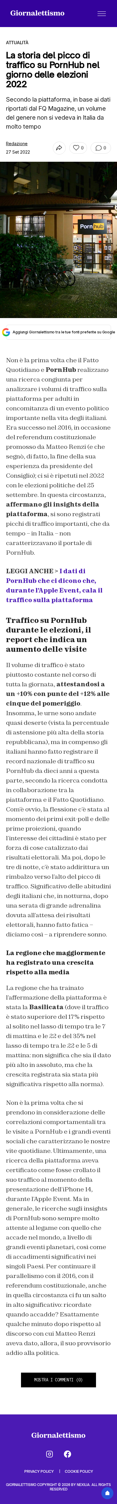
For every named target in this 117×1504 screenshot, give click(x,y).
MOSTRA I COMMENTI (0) (58, 1380)
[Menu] (101, 14)
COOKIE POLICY (79, 1471)
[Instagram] (50, 1454)
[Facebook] (68, 1454)
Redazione (17, 143)
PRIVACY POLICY (39, 1471)
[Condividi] (59, 148)
